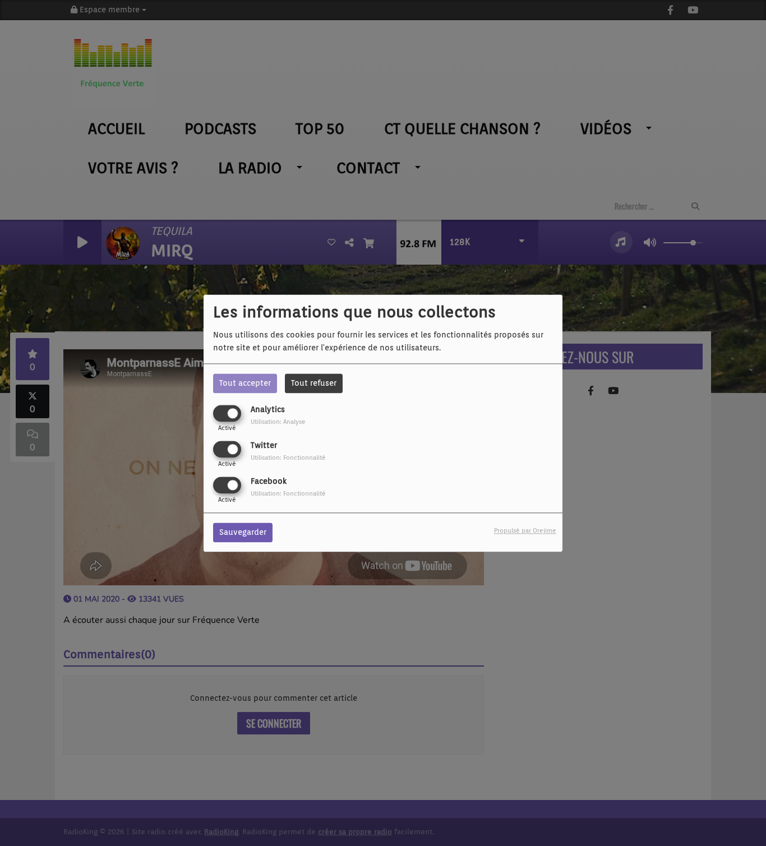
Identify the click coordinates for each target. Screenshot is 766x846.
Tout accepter (245, 382)
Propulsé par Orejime (525, 530)
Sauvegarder (242, 532)
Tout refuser (313, 382)
